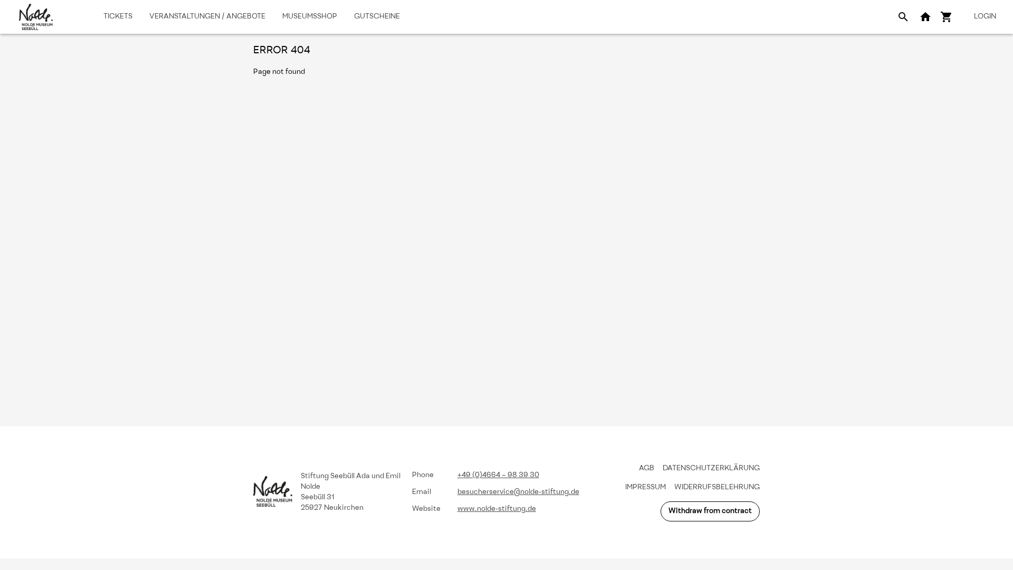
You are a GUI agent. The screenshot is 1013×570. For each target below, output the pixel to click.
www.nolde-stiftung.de (496, 509)
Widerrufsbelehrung (717, 487)
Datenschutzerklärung (711, 468)
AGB (646, 468)
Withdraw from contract (710, 511)
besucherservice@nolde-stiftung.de (518, 492)
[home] (36, 17)
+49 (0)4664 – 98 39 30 (498, 475)
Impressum (645, 487)
